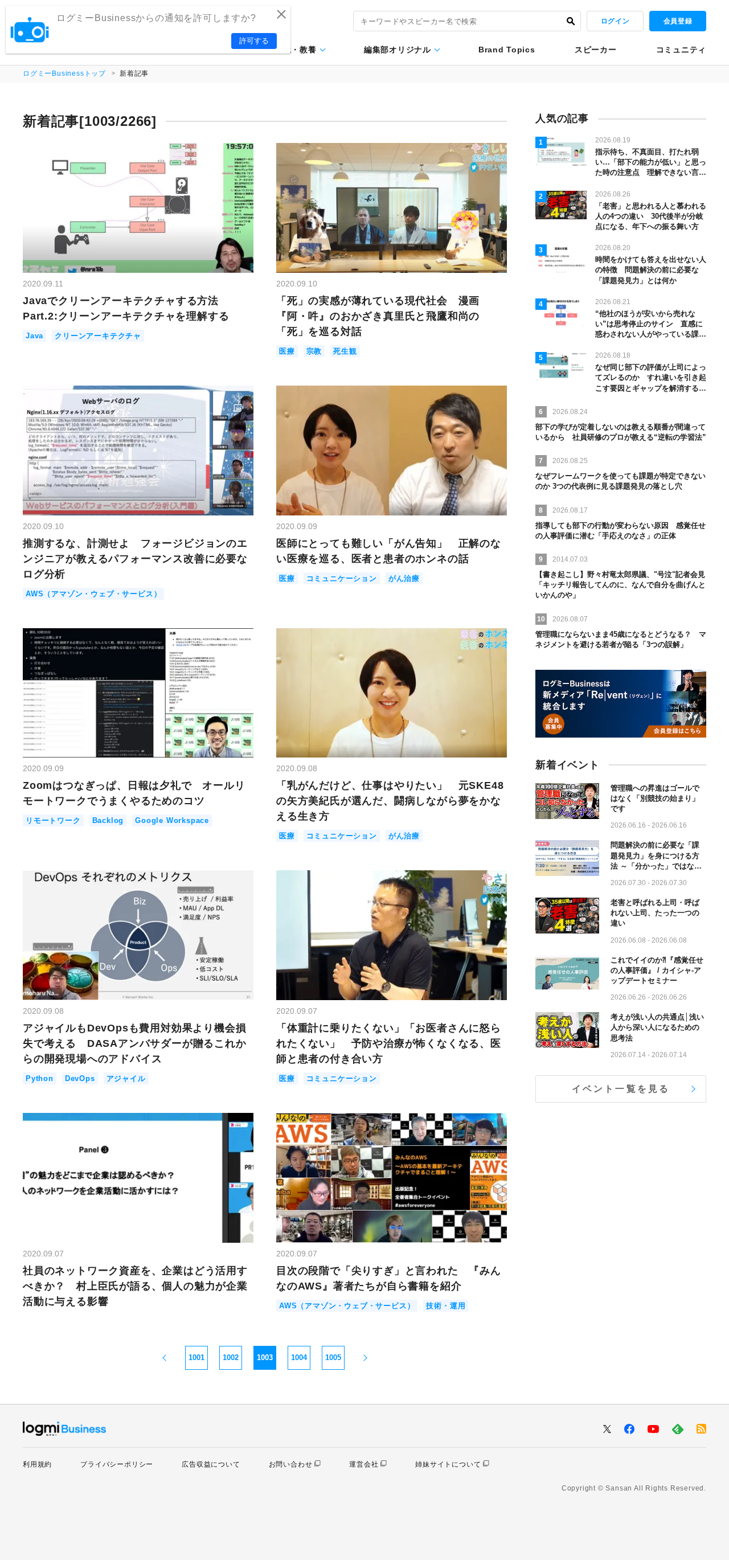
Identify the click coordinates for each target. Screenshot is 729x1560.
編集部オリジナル (397, 49)
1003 (265, 1357)
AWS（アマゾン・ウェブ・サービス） (93, 593)
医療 (287, 351)
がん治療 (404, 578)
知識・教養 (296, 49)
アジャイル (126, 1078)
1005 (333, 1357)
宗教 (314, 351)
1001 (196, 1357)
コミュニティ (681, 49)
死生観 (345, 351)
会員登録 (678, 21)
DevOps (80, 1078)
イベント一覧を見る (621, 1089)
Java (34, 335)
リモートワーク (53, 820)
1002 (231, 1357)
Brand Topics (506, 49)
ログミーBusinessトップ (64, 73)
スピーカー (596, 49)
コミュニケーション (341, 578)
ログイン (615, 21)
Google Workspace (172, 820)
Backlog (108, 820)
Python (40, 1078)
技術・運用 (445, 1305)
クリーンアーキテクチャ (98, 335)
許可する (254, 40)
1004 (299, 1357)
